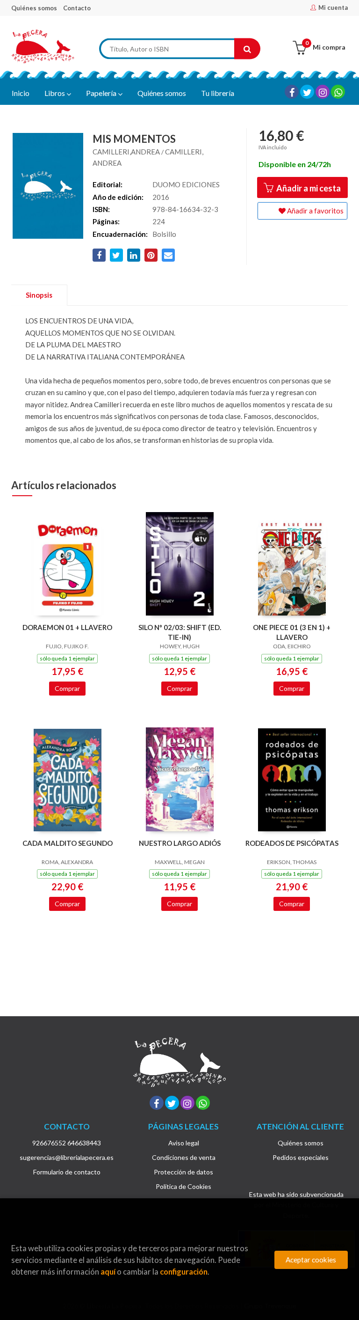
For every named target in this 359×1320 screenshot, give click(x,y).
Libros (55, 92)
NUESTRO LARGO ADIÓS (180, 843)
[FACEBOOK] (292, 92)
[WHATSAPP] (338, 92)
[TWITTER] (307, 92)
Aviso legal (183, 1143)
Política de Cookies (183, 1186)
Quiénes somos (34, 8)
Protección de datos (183, 1172)
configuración (184, 1271)
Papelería (102, 92)
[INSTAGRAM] (323, 92)
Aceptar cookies (311, 1259)
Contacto (77, 8)
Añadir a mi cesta (308, 188)
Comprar (67, 688)
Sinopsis (39, 295)
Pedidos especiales (301, 1157)
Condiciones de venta (183, 1157)
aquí (108, 1271)
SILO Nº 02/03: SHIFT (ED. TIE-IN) (179, 632)
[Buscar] (247, 48)
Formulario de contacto (67, 1172)
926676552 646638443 (66, 1143)
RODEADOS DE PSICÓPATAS (291, 843)
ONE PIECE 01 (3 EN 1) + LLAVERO (291, 632)
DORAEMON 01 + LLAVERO (67, 627)
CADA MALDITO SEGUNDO (67, 843)
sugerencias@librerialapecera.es (67, 1157)
